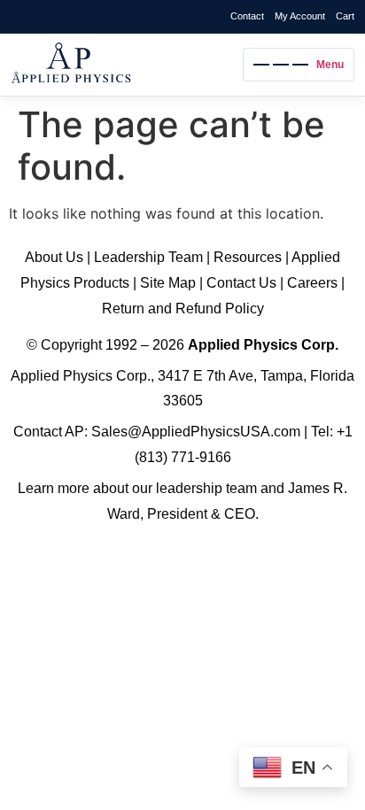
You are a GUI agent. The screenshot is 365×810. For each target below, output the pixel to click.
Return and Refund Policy (183, 308)
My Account (300, 16)
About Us (54, 257)
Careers (312, 282)
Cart (345, 16)
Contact (247, 16)
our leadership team (194, 488)
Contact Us (241, 282)
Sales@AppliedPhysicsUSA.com (195, 431)
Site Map (168, 282)
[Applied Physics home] (122, 64)
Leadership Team (148, 257)
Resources (248, 257)
